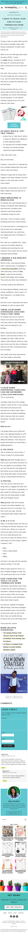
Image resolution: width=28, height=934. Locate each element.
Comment (4, 718)
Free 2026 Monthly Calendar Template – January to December (7, 872)
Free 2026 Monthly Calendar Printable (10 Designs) (7, 855)
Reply (3, 767)
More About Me (14, 813)
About (10, 912)
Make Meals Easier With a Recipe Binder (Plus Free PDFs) (20, 839)
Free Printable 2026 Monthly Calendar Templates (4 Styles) (20, 855)
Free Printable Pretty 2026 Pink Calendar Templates (20, 872)
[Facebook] (11, 916)
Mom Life (8, 697)
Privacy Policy (11, 922)
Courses (21, 912)
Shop (15, 912)
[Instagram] (17, 916)
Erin (6, 27)
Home (5, 912)
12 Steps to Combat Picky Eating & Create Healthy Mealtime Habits (13, 647)
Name (3, 732)
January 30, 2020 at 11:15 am (9, 772)
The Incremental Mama (14, 7)
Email (3, 739)
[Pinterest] (14, 916)
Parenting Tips (14, 12)
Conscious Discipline (10, 269)
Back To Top (14, 926)
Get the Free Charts (14, 125)
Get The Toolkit (14, 907)
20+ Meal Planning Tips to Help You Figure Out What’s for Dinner (7, 839)
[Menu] (2, 7)
